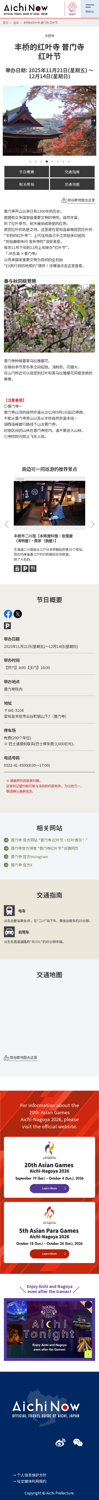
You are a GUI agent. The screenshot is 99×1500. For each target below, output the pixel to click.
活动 (16, 23)
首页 (5, 23)
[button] (6, 125)
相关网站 (26, 184)
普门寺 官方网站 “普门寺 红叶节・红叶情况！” (49, 840)
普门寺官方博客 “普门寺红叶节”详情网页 (44, 848)
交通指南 (72, 171)
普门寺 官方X (21, 865)
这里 (71, 265)
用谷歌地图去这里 (81, 200)
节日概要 (26, 171)
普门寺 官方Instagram (29, 856)
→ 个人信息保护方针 (29, 1475)
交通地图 (72, 184)
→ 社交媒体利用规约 (29, 1481)
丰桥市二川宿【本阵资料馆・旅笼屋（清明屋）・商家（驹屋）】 (43, 538)
